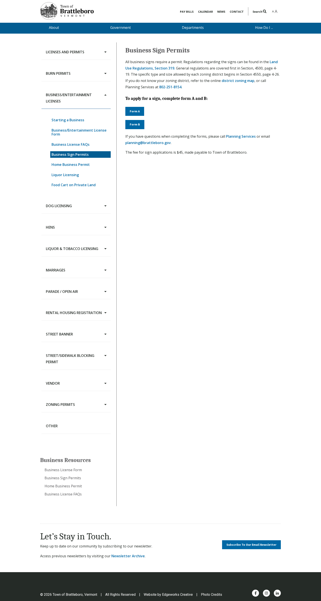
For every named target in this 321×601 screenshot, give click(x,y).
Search (258, 12)
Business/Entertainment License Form (79, 132)
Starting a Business (68, 120)
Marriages (55, 270)
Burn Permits (58, 73)
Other (52, 426)
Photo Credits (211, 594)
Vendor (53, 383)
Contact (237, 12)
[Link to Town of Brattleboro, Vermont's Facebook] (256, 593)
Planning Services (241, 136)
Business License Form (63, 469)
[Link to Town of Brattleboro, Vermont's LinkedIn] (277, 593)
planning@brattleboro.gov (148, 142)
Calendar (205, 12)
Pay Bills (187, 12)
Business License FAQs (71, 144)
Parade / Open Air (62, 291)
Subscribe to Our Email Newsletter (251, 545)
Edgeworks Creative (177, 594)
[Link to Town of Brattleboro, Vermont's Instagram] (266, 593)
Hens (50, 227)
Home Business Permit (71, 165)
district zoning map (238, 80)
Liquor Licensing (65, 175)
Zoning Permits (60, 404)
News (221, 12)
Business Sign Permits (70, 154)
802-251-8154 (170, 87)
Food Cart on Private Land (74, 185)
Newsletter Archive (128, 556)
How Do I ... (264, 27)
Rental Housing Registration (74, 312)
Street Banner (59, 334)
